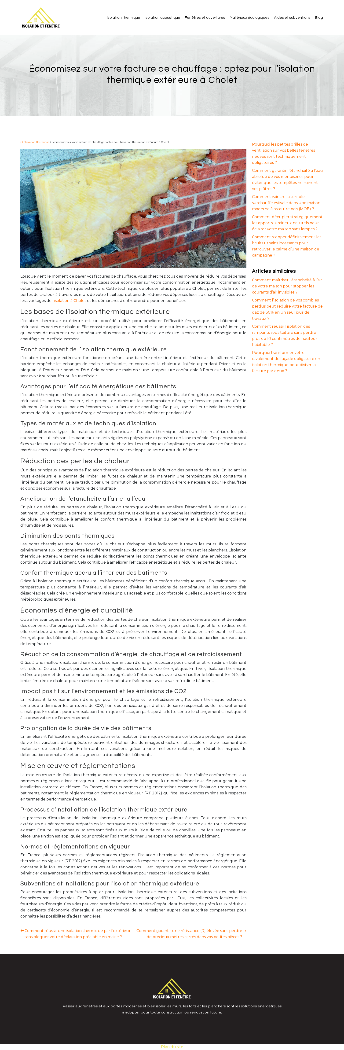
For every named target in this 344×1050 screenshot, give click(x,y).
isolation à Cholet (70, 300)
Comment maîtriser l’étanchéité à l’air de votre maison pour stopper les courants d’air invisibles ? (287, 286)
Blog (319, 17)
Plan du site (172, 1047)
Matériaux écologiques (249, 17)
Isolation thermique (123, 17)
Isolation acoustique (162, 17)
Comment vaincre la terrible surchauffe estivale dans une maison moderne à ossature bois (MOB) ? (286, 203)
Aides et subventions (292, 17)
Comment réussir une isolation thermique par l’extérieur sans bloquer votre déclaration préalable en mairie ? (78, 934)
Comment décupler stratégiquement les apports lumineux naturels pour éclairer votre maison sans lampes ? (287, 223)
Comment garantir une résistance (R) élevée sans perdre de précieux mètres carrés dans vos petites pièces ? (189, 934)
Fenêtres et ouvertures (205, 17)
